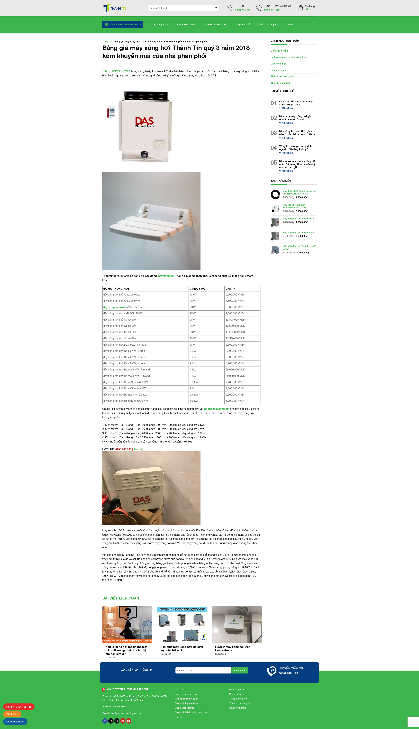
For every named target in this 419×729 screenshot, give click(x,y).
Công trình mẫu (243, 24)
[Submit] (216, 8)
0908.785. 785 (288, 672)
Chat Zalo (12, 714)
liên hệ (138, 449)
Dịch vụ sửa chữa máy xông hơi (288, 57)
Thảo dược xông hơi (215, 24)
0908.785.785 (243, 10)
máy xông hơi (165, 276)
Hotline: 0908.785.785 (18, 706)
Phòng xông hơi (185, 24)
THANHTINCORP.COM (116, 71)
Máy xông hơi (159, 24)
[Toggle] (315, 63)
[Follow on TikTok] (111, 721)
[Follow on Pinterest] (123, 721)
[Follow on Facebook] (105, 721)
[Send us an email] (116, 721)
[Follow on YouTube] (128, 721)
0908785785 (119, 706)
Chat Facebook (15, 721)
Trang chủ (107, 41)
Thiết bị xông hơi (269, 24)
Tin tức (290, 24)
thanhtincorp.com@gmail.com (126, 713)
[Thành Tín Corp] (122, 8)
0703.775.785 (272, 10)
